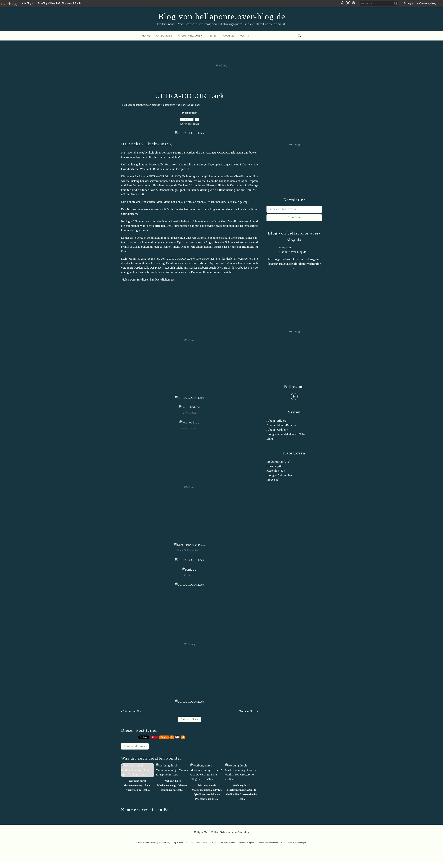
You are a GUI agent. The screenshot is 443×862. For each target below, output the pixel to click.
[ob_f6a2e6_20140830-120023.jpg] (189, 133)
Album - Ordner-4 (277, 429)
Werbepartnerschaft (227, 842)
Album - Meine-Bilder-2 (281, 425)
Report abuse (202, 842)
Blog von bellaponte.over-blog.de (221, 16)
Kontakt (246, 35)
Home (146, 35)
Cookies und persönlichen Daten (271, 842)
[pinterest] (353, 3)
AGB (213, 842)
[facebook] (342, 3)
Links (269, 438)
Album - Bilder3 (276, 420)
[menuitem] (145, 35)
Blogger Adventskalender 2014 (285, 434)
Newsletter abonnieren (135, 746)
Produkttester (189, 113)
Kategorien (164, 35)
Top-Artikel (178, 842)
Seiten (212, 35)
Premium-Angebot (246, 842)
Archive (228, 35)
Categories (169, 104)
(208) (274, 466)
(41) (272, 479)
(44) (279, 475)
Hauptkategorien (190, 35)
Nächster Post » (248, 711)
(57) (275, 470)
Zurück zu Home (189, 719)
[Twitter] (348, 3)
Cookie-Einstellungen (297, 842)
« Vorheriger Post (131, 711)
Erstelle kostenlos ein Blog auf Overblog (153, 842)
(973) (278, 461)
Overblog (243, 832)
